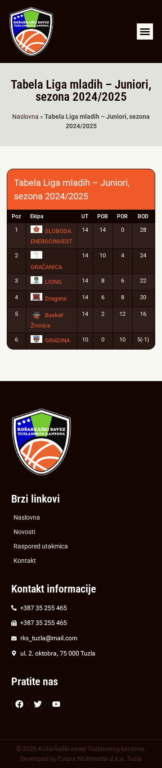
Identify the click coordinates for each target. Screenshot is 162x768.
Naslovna (25, 116)
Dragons (56, 298)
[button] (145, 31)
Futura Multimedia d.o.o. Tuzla (100, 759)
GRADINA (57, 340)
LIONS (53, 281)
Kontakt (25, 561)
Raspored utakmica (41, 546)
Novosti (24, 532)
